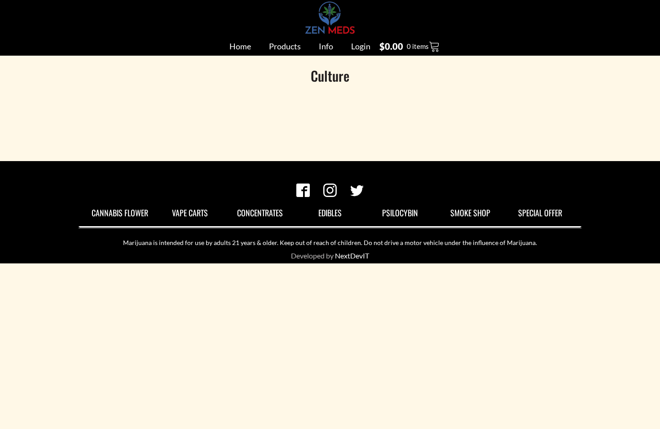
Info (326, 46)
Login (360, 46)
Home (240, 46)
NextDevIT (352, 255)
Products (285, 46)
